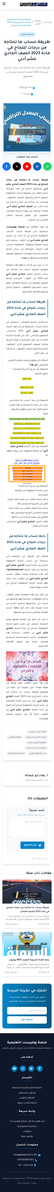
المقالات (27, 1131)
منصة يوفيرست (16, 227)
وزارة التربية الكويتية (16, 753)
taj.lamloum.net (15, 570)
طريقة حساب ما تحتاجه (36, 748)
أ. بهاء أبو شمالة (24, 1183)
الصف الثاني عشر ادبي (37, 732)
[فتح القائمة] (4, 4)
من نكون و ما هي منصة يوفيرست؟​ (27, 1121)
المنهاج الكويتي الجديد (37, 743)
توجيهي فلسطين (27, 1093)
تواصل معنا (27, 1136)
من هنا (33, 365)
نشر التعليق (30, 845)
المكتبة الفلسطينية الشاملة (27, 1088)
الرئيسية (48, 22)
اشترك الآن (27, 1020)
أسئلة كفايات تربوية (27, 1103)
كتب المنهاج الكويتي (37, 753)
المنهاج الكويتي (14, 737)
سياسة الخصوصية (27, 1126)
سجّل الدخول (22, 815)
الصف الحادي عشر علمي (36, 737)
